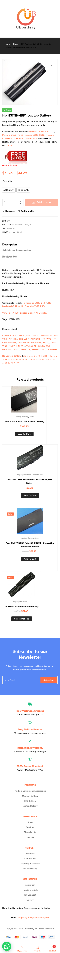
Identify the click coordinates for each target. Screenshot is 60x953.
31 (40, 359)
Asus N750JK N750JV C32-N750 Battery (24, 421)
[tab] (30, 244)
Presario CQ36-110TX (34, 135)
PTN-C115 (13, 339)
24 (20, 359)
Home (7, 44)
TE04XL (16, 349)
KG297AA (6, 349)
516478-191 (51, 349)
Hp (30, 225)
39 (9, 362)
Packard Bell (37, 474)
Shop (15, 44)
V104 (42, 349)
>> (18, 362)
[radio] (8, 190)
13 (46, 355)
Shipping (30, 710)
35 (51, 359)
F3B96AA (6, 335)
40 (12, 362)
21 (11, 359)
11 (41, 355)
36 (54, 359)
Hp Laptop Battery (11, 355)
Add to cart (43, 202)
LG (29, 601)
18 (3, 359)
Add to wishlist (28, 211)
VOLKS (29, 346)
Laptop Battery (21, 225)
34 (48, 359)
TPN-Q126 (25, 349)
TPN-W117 (23, 339)
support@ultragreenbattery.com (33, 917)
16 (54, 355)
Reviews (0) (9, 256)
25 (23, 359)
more (9, 145)
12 (43, 355)
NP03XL (35, 349)
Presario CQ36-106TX (26, 138)
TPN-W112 (46, 339)
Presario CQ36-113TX (12, 135)
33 (45, 359)
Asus (32, 416)
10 (39, 355)
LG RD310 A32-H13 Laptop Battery (21, 606)
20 (9, 359)
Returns (30, 729)
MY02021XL (35, 339)
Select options (21, 618)
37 (3, 362)
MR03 (45, 342)
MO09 (11, 346)
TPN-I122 (22, 342)
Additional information (16, 250)
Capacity (7, 181)
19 (6, 359)
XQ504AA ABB (34, 342)
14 (49, 355)
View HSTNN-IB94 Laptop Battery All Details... (24, 312)
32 (43, 359)
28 (31, 359)
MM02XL (12, 342)
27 (28, 359)
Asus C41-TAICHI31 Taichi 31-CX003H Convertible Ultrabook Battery (30, 545)
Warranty (30, 747)
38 (6, 362)
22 (14, 359)
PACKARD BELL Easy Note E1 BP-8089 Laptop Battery (30, 481)
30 (37, 359)
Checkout (30, 766)
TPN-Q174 (44, 335)
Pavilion (10, 228)
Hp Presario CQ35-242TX (35, 302)
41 (15, 362)
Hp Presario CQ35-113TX (33, 306)
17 (56, 355)
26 (25, 359)
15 (51, 355)
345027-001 (18, 335)
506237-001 (32, 335)
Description (9, 244)
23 (17, 359)
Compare (10, 211)
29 (34, 359)
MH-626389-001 (42, 346)
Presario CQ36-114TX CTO (41, 131)
